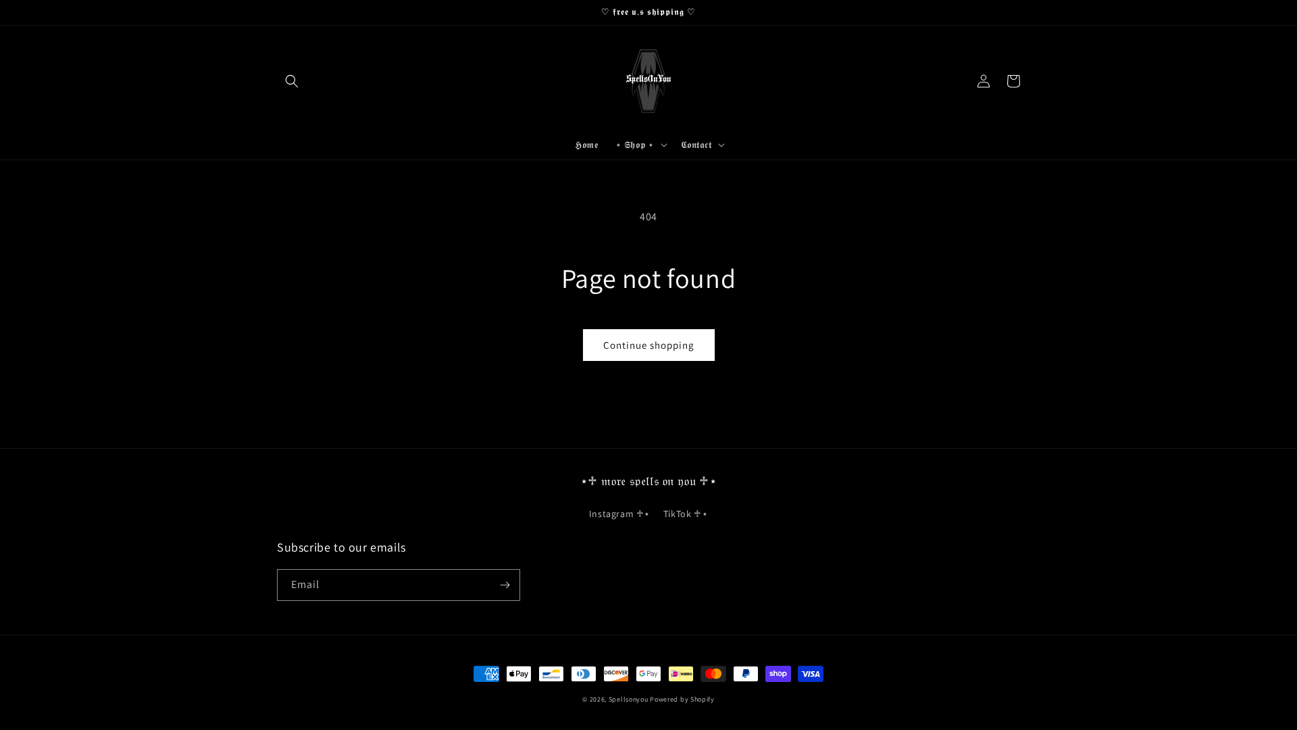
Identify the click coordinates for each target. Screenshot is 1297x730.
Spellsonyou (628, 699)
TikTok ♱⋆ (685, 514)
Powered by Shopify (682, 699)
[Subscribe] (504, 585)
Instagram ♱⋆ (620, 514)
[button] (292, 81)
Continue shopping (648, 345)
